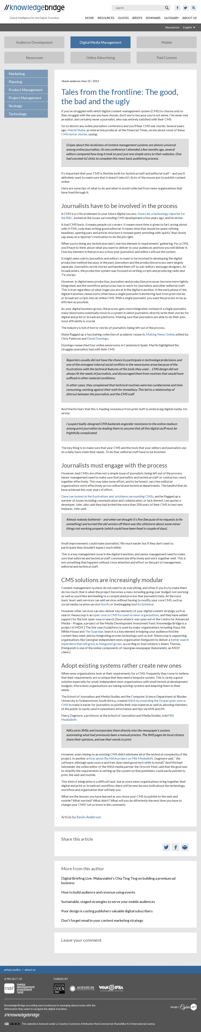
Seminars (153, 18)
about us (30, 969)
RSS (194, 8)
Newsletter (172, 27)
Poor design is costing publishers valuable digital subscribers (107, 911)
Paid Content (167, 57)
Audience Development (34, 42)
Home (89, 18)
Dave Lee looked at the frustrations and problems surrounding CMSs (107, 496)
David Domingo (97, 338)
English (187, 27)
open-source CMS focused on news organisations (126, 615)
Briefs (137, 18)
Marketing (17, 73)
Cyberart (188, 1007)
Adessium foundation (81, 988)
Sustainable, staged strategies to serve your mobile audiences (108, 901)
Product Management (26, 90)
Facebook (178, 8)
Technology (18, 114)
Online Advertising (100, 57)
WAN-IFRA (111, 988)
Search (167, 8)
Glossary (171, 18)
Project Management (25, 98)
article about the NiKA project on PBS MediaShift (119, 758)
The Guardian (94, 631)
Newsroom (34, 57)
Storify (105, 604)
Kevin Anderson (71, 81)
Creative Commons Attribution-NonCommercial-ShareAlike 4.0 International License (106, 1023)
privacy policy (12, 969)
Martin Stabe (76, 130)
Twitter (186, 8)
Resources (106, 18)
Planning (15, 82)
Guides (123, 18)
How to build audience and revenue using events (98, 892)
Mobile (166, 42)
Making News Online (160, 334)
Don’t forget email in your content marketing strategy (102, 920)
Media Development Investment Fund (19, 988)
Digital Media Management (100, 42)
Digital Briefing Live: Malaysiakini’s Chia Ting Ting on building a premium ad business (118, 880)
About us (189, 18)
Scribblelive (145, 604)
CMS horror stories (74, 134)
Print (185, 847)
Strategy (15, 106)
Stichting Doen (59, 988)
